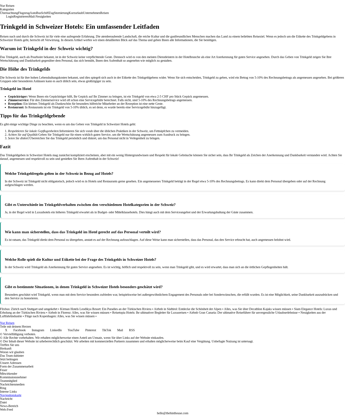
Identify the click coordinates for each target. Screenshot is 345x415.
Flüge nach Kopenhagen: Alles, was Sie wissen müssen (60, 316)
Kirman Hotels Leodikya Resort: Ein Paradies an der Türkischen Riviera (105, 309)
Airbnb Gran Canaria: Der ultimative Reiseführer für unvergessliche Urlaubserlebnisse (243, 312)
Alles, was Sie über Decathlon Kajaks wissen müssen (257, 309)
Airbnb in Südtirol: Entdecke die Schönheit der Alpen (187, 309)
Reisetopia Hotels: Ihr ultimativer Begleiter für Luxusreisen (149, 312)
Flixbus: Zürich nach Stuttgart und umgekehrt (28, 309)
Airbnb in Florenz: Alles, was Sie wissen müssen (78, 312)
